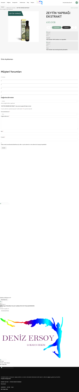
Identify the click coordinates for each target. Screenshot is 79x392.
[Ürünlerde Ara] (36, 2)
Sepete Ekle (56, 27)
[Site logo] (39, 2)
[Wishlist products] (74, 2)
